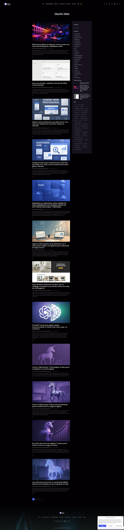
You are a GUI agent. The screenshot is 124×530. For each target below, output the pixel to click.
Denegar (110, 525)
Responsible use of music (78, 137)
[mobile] (119, 4)
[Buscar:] (82, 27)
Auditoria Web (34, 168)
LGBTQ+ (76, 52)
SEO (43, 48)
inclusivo (80, 120)
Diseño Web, (82, 82)
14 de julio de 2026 (51, 48)
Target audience (77, 145)
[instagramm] (107, 4)
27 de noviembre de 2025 (58, 87)
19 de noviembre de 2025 (48, 209)
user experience (84, 147)
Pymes (45, 87)
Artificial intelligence (81, 104)
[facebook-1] (104, 4)
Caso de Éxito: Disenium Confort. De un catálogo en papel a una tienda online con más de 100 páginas (50, 286)
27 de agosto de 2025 (56, 290)
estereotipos (77, 118)
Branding (33, 87)
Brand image (77, 106)
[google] (117, 4)
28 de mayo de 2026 (85, 93)
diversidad (76, 116)
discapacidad (84, 114)
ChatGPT (38, 331)
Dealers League (57, 527)
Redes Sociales (34, 331)
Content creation (77, 110)
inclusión (85, 120)
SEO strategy (80, 141)
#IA (75, 104)
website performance (78, 149)
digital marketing (77, 114)
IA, (84, 82)
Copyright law (77, 112)
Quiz (75, 62)
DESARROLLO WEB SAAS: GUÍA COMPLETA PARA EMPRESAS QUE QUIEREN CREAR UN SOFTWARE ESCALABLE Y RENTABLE (49, 205)
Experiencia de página (84, 118)
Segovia (86, 139)
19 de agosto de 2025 (55, 371)
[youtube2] (114, 4)
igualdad (76, 120)
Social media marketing (78, 143)
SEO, (83, 83)
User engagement (77, 147)
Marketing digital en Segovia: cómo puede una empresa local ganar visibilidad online (84, 88)
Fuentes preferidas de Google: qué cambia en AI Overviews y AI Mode (85, 97)
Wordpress (51, 87)
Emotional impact (82, 116)
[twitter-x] (112, 4)
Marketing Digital (39, 48)
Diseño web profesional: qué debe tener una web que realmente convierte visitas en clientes (50, 124)
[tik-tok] (109, 4)
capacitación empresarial (79, 108)
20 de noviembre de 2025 (53, 168)
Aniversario (77, 33)
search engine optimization (79, 139)
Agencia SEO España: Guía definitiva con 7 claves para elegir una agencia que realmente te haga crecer (50, 246)
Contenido (34, 290)
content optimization (85, 110)
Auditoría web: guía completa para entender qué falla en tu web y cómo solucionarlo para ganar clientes (50, 164)
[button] (122, 517)
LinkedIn (76, 53)
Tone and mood (84, 145)
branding (82, 106)
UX (48, 87)
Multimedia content (78, 135)
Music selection (85, 135)
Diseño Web (34, 48)
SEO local (45, 48)
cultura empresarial (84, 112)
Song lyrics (85, 143)
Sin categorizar (77, 73)
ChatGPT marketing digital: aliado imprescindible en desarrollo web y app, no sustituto (49, 327)
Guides (76, 46)
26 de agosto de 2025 (55, 331)
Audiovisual (77, 35)
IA (36, 48)
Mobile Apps (77, 59)
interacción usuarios (78, 122)
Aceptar (102, 525)
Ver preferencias (119, 525)
